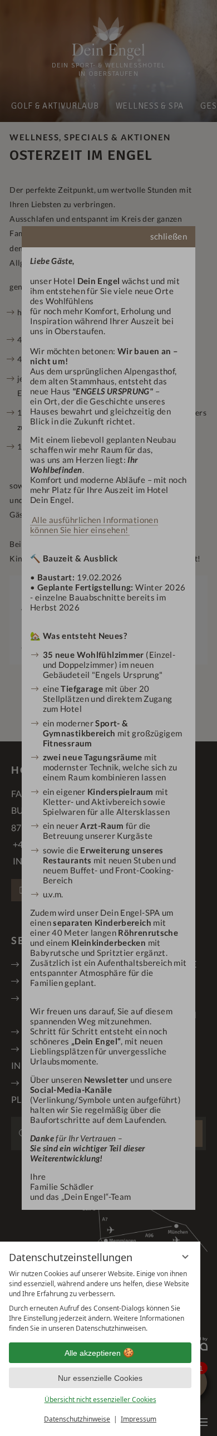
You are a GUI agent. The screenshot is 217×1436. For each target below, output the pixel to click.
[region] (100, 1301)
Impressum (138, 1419)
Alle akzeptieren (93, 1353)
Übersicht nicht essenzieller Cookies (100, 1399)
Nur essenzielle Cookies (100, 1378)
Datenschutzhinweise (77, 1419)
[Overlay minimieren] (185, 1257)
